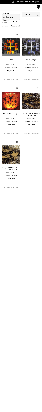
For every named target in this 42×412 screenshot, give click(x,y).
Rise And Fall (10, 64)
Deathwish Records (10, 67)
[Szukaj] (38, 7)
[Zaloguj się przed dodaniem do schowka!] (17, 34)
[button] (11, 17)
